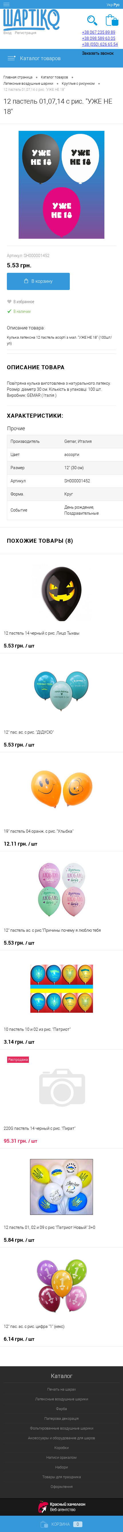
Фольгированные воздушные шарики (61, 1428)
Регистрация (25, 33)
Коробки (61, 1448)
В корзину (42, 281)
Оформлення (62, 1486)
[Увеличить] (61, 185)
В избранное (23, 301)
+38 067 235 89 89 (98, 32)
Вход (7, 33)
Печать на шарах (61, 1389)
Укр (110, 5)
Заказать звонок (98, 53)
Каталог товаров (40, 58)
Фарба (61, 1409)
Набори (61, 1467)
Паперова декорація (61, 1418)
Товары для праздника (61, 1477)
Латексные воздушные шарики (61, 1399)
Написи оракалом (61, 1457)
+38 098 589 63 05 (98, 38)
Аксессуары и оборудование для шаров (61, 1438)
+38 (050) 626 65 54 (100, 44)
